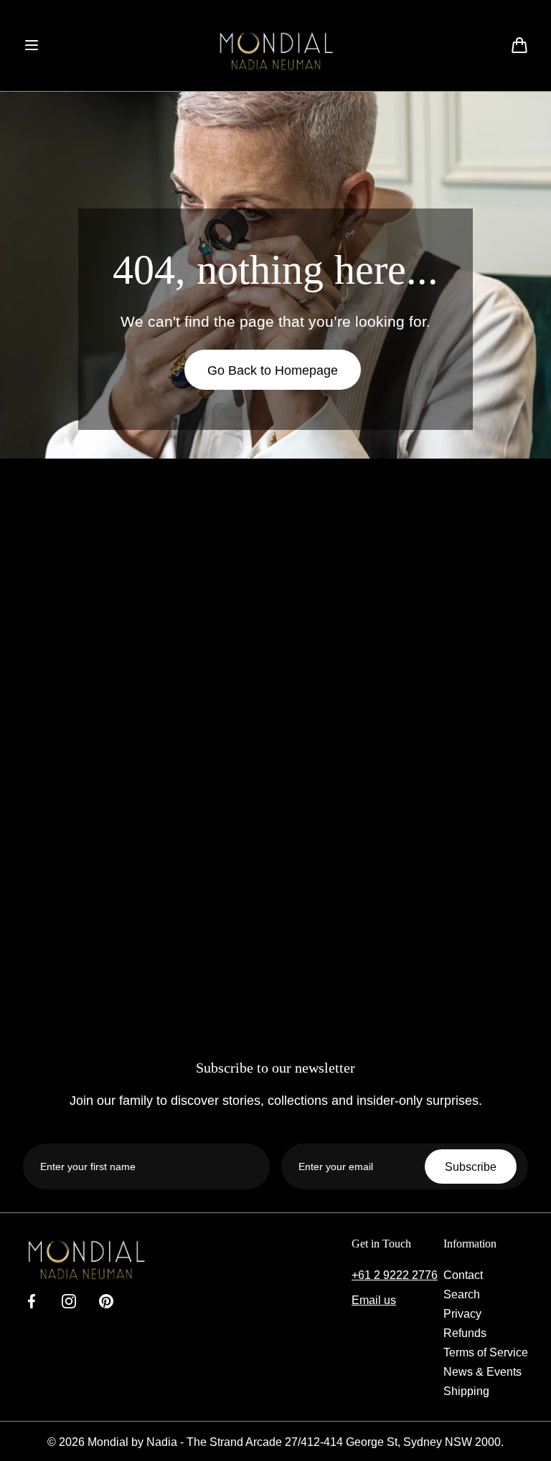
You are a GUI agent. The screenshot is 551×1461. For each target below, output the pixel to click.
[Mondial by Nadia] (275, 51)
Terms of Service (485, 1352)
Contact (463, 1274)
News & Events (482, 1371)
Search (461, 1294)
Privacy (462, 1313)
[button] (31, 45)
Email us (374, 1299)
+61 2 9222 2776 (395, 1274)
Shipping (466, 1390)
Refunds (464, 1332)
